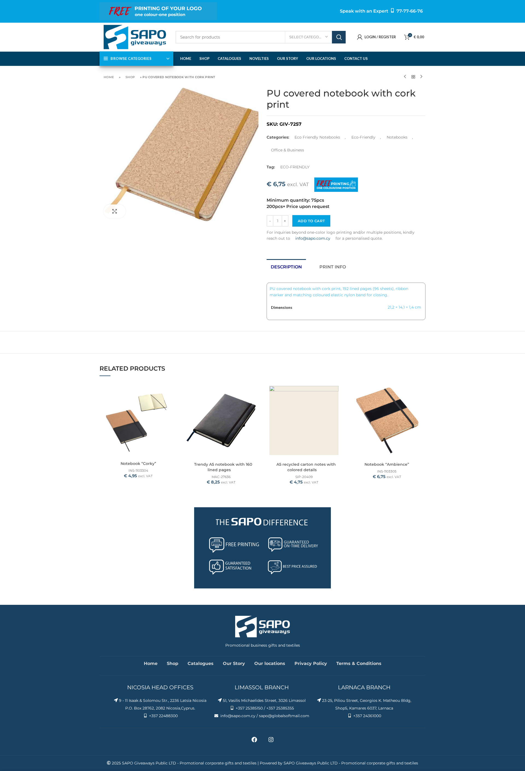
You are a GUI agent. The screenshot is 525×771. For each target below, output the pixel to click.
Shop (130, 77)
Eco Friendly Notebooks (317, 137)
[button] (255, 391)
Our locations (269, 663)
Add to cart (311, 221)
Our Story (234, 663)
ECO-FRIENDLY (295, 167)
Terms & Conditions (358, 663)
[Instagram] (271, 741)
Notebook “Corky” (138, 463)
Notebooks (397, 137)
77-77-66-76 (409, 11)
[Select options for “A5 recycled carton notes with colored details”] (338, 391)
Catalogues (201, 663)
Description (286, 266)
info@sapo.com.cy (312, 238)
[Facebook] (254, 741)
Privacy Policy (310, 663)
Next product (421, 77)
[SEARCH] (339, 37)
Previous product (405, 77)
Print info (332, 266)
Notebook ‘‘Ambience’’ (386, 464)
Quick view (173, 403)
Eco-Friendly (363, 137)
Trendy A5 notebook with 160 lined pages (223, 467)
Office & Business (287, 150)
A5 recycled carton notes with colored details (306, 467)
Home (109, 77)
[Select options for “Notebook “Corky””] (173, 391)
